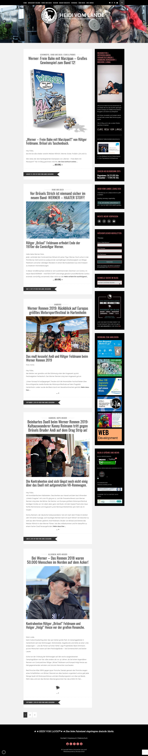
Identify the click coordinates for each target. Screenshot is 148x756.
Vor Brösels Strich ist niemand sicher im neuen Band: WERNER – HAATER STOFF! (57, 195)
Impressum (72, 738)
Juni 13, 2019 (29, 539)
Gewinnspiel (45, 54)
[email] (117, 2)
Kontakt (63, 738)
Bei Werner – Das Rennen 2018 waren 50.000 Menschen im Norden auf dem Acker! (57, 560)
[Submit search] (98, 287)
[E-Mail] (67, 744)
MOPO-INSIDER (62, 418)
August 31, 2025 (31, 174)
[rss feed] (114, 2)
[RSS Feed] (71, 744)
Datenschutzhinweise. (114, 267)
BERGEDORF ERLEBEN (34, 3)
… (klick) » (58, 164)
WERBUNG (74, 3)
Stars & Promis (69, 54)
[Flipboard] (74, 744)
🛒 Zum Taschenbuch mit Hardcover (107, 158)
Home (25, 3)
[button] (4, 752)
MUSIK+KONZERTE (64, 3)
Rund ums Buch (56, 54)
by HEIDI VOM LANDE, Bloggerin (44, 174)
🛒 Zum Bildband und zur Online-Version (108, 156)
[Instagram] (112, 2)
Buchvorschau (112, 152)
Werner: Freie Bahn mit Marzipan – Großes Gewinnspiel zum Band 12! (57, 60)
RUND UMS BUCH (47, 3)
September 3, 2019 (31, 402)
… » (57, 392)
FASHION (55, 3)
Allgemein (52, 554)
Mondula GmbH (80, 751)
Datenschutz (83, 738)
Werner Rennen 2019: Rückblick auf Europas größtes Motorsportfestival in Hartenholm (57, 310)
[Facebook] (109, 2)
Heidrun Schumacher (74, 749)
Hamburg (57, 304)
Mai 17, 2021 (29, 289)
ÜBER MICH (82, 3)
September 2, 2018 (31, 702)
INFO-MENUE (90, 3)
